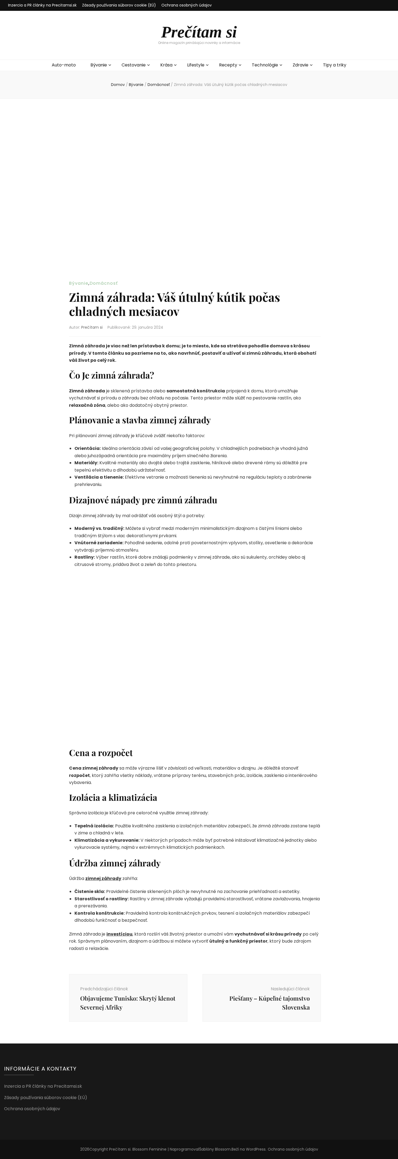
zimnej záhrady (103, 878)
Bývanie (98, 65)
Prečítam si (199, 32)
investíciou (119, 934)
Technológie (265, 65)
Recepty (228, 65)
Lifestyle (195, 65)
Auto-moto (64, 65)
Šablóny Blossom (215, 1149)
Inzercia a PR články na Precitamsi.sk (42, 5)
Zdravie (300, 65)
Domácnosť (104, 283)
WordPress (256, 1149)
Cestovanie (134, 65)
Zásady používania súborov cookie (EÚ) (119, 5)
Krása (166, 65)
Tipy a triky (334, 65)
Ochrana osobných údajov (186, 5)
